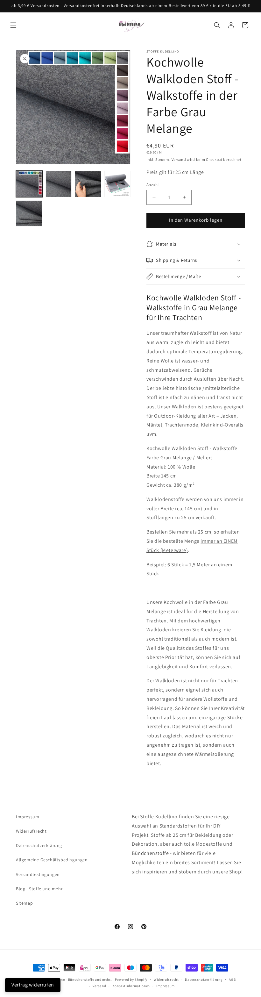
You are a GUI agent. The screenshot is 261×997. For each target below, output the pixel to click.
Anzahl (152, 184)
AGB (232, 979)
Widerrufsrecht (31, 831)
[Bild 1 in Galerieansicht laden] (29, 184)
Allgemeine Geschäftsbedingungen (52, 860)
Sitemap (24, 903)
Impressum (27, 817)
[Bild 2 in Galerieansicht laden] (59, 184)
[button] (13, 25)
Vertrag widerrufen (32, 984)
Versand (179, 159)
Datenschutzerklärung (39, 845)
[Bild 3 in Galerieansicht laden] (88, 184)
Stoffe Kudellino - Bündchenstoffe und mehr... (76, 979)
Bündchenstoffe (151, 853)
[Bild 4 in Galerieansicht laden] (117, 184)
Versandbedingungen (38, 874)
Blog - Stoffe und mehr (39, 889)
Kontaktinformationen (131, 986)
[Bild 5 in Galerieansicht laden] (29, 213)
